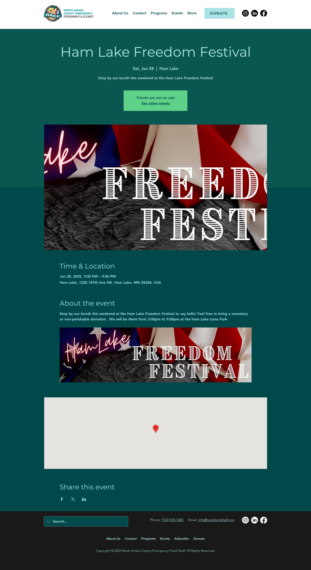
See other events (155, 103)
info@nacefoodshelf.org (216, 520)
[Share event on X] (73, 499)
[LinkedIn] (254, 13)
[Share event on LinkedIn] (84, 499)
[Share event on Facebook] (62, 499)
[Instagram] (245, 13)
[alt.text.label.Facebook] (263, 13)
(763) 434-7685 (172, 520)
